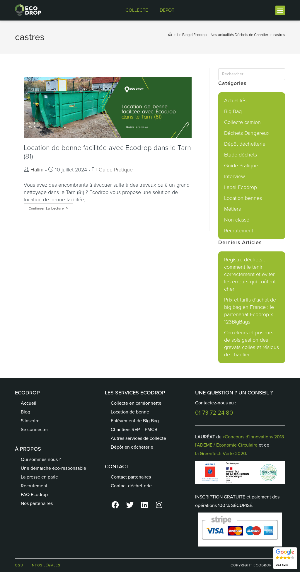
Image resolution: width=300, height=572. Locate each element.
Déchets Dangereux (247, 133)
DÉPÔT (167, 10)
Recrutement (238, 230)
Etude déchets (240, 155)
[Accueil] (170, 35)
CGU (19, 565)
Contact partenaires (131, 477)
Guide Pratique (116, 169)
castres (279, 35)
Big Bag (233, 111)
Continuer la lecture (51, 207)
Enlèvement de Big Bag (135, 420)
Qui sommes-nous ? (41, 459)
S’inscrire (30, 420)
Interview (234, 176)
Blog (25, 411)
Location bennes (243, 198)
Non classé (236, 220)
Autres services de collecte (138, 438)
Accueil (28, 403)
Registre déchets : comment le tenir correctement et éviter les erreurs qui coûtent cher (250, 274)
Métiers (232, 209)
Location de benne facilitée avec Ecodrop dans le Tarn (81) (107, 151)
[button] (280, 10)
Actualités (235, 100)
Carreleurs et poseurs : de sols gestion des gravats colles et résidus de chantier (251, 343)
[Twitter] (129, 505)
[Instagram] (159, 505)
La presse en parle (39, 477)
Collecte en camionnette (136, 403)
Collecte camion (242, 122)
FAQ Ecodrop (34, 494)
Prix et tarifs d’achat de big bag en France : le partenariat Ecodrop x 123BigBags (250, 311)
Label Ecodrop (240, 187)
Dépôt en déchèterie (132, 447)
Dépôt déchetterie (244, 144)
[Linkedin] (144, 505)
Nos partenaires (37, 503)
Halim (36, 169)
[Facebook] (115, 505)
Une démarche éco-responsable (53, 468)
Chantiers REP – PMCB (134, 429)
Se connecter (34, 429)
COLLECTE (136, 10)
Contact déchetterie (131, 485)
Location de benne (130, 411)
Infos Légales (45, 565)
